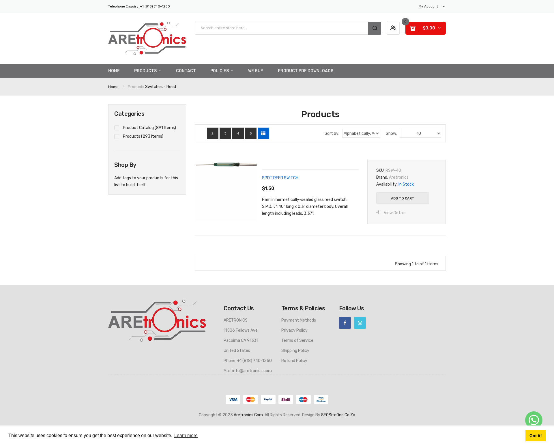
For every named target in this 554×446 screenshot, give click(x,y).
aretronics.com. (249, 415)
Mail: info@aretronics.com (248, 370)
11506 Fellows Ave (241, 330)
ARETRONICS (236, 320)
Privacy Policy (294, 330)
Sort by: (332, 133)
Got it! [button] (535, 435)
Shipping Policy (295, 350)
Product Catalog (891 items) (149, 127)
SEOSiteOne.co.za (338, 415)
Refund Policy (294, 360)
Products (136, 87)
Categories (129, 113)
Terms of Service (297, 340)
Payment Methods (298, 320)
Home (113, 87)
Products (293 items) (143, 136)
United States (237, 350)
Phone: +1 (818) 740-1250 (248, 360)
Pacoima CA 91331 (241, 340)
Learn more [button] (186, 435)
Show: (391, 133)
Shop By (125, 164)
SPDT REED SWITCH (280, 178)
